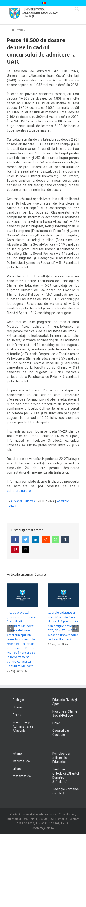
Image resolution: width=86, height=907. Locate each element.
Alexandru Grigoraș (23, 501)
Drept (17, 715)
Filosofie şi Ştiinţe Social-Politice (64, 713)
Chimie (18, 707)
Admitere (63, 501)
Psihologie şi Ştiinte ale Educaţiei (61, 758)
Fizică (56, 723)
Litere (17, 768)
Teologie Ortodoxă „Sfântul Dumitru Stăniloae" (65, 775)
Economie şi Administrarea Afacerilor (23, 726)
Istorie (17, 753)
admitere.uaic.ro (19, 490)
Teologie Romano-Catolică (65, 791)
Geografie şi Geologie (60, 732)
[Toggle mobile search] (77, 8)
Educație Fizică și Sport (64, 702)
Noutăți (11, 505)
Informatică (21, 761)
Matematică (22, 776)
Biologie (18, 700)
